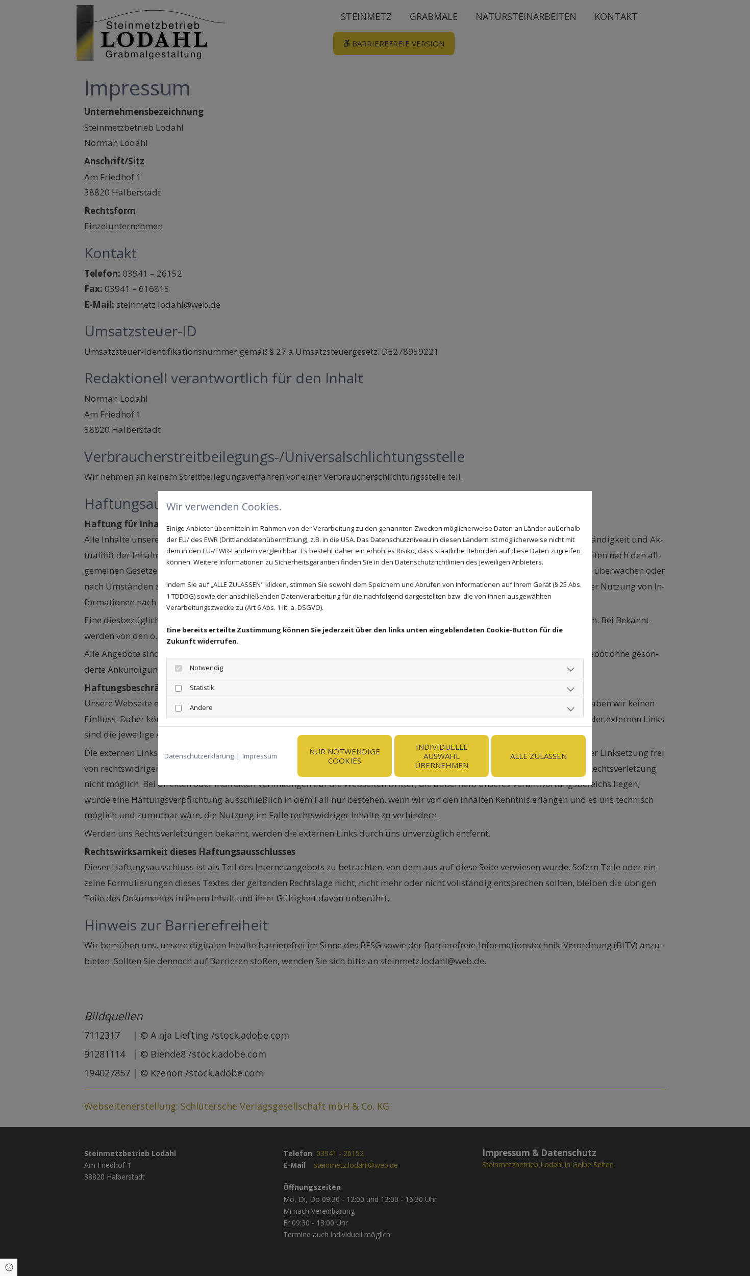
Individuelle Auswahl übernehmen (441, 756)
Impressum (259, 755)
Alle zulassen (538, 756)
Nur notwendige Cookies (344, 756)
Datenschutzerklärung (199, 755)
